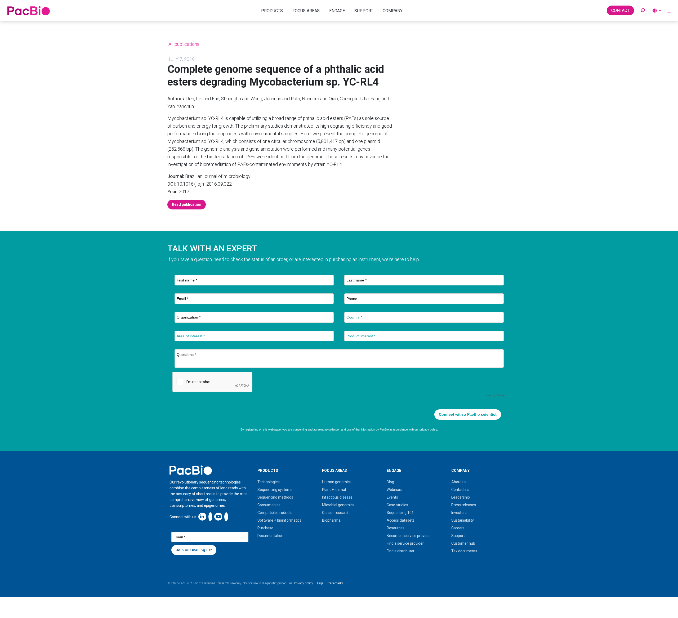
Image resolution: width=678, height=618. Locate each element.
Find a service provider (405, 543)
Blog (390, 482)
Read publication (186, 204)
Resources (395, 528)
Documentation (270, 536)
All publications (183, 44)
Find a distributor (400, 551)
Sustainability (462, 520)
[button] (642, 11)
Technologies (268, 482)
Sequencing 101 (400, 512)
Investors (459, 512)
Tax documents (464, 551)
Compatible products (274, 512)
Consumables (268, 505)
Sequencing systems (274, 489)
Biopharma (331, 520)
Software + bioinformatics (279, 520)
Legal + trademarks (330, 583)
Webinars (394, 489)
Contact (620, 10)
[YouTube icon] (218, 516)
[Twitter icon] (210, 516)
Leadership (460, 497)
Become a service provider (409, 536)
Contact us (460, 489)
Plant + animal (334, 489)
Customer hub (463, 543)
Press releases (463, 505)
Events (392, 497)
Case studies (397, 505)
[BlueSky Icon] (226, 516)
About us (458, 482)
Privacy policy (303, 583)
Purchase (265, 528)
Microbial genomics (338, 505)
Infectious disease (337, 497)
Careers (458, 528)
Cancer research (336, 512)
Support (458, 536)
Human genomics (336, 482)
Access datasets (400, 520)
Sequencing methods (275, 497)
